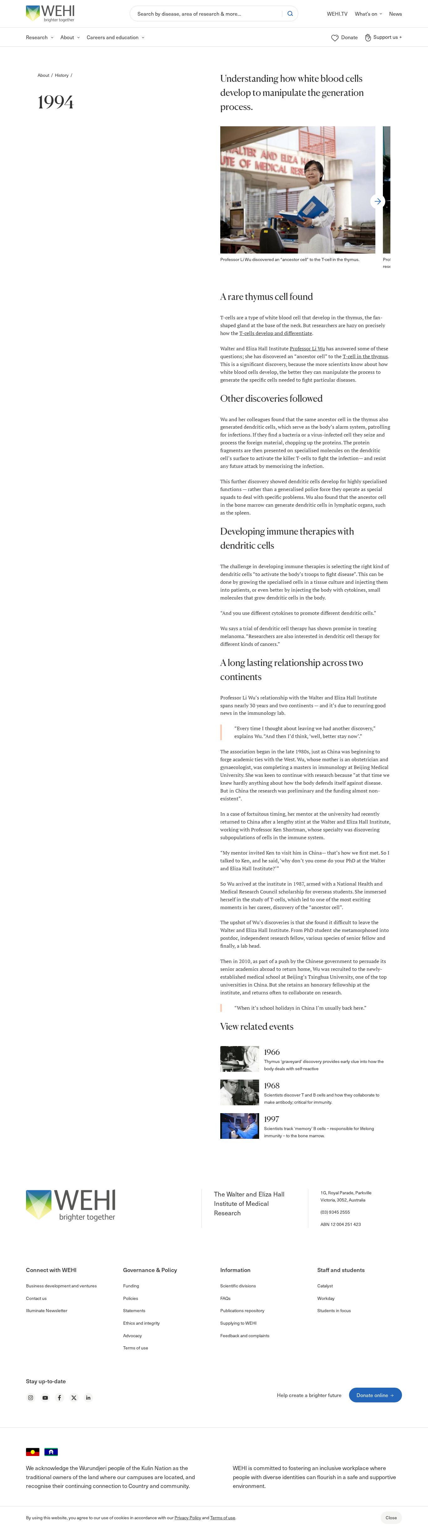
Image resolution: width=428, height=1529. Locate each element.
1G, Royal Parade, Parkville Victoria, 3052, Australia (346, 1196)
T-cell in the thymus (365, 356)
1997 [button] (271, 1119)
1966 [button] (272, 1052)
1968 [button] (271, 1085)
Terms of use (222, 1517)
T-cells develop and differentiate (275, 333)
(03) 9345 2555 (335, 1212)
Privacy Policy (188, 1517)
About (43, 75)
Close (391, 1517)
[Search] (290, 13)
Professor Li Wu (307, 348)
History (62, 75)
